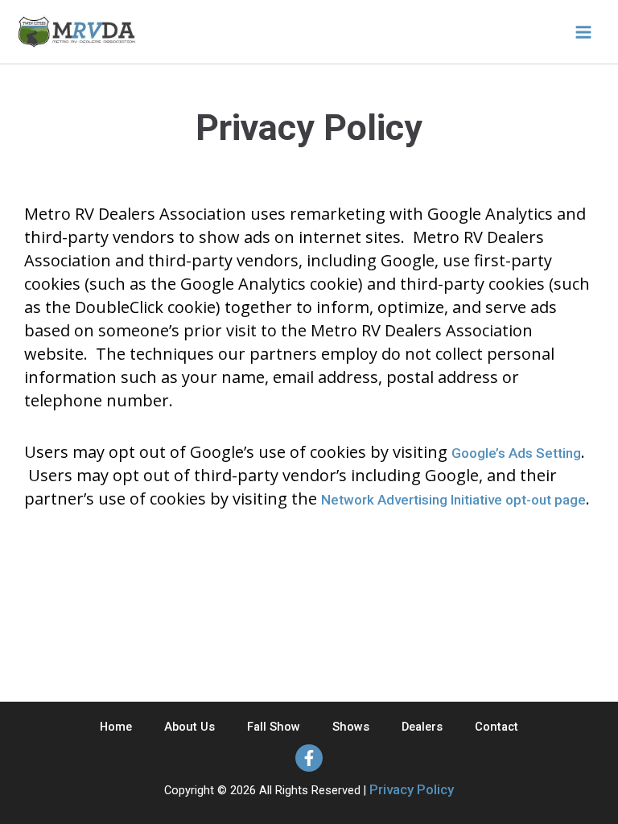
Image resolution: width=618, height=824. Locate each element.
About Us (189, 726)
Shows (350, 726)
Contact (496, 726)
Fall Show (273, 726)
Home (116, 726)
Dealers (422, 726)
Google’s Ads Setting (516, 453)
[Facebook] (309, 758)
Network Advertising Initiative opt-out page (453, 500)
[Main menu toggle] (583, 32)
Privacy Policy (411, 789)
